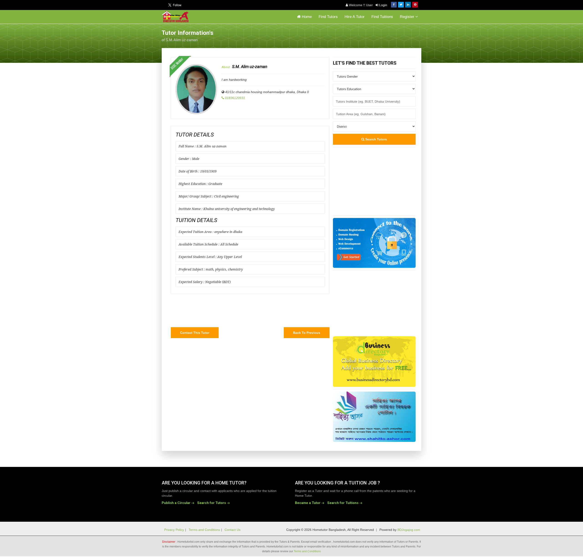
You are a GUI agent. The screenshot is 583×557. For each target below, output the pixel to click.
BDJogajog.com (408, 530)
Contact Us (232, 530)
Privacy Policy (174, 530)
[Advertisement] (384, 35)
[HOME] (176, 17)
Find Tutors (328, 17)
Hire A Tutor (355, 17)
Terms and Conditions (204, 530)
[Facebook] (394, 5)
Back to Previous (306, 332)
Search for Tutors (211, 503)
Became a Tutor (307, 503)
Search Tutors (375, 139)
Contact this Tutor (194, 332)
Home (306, 17)
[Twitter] (401, 5)
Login (382, 5)
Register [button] (407, 17)
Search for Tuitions (342, 503)
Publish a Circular (176, 503)
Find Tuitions (382, 17)
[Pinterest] (415, 5)
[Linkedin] (408, 5)
